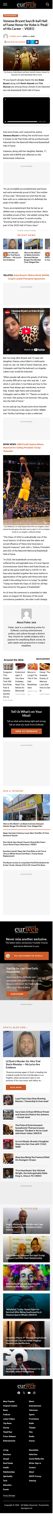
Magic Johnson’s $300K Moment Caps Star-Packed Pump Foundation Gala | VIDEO (24, 1227)
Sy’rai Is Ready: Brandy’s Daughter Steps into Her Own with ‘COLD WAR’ (32, 1144)
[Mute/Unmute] (48, 122)
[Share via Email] (36, 42)
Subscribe (17, 994)
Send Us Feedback (26, 731)
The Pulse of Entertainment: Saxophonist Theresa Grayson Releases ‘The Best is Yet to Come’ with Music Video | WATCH (31, 1129)
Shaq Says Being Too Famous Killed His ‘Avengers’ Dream (32, 1158)
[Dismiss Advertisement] (5, 99)
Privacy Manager (9, 1495)
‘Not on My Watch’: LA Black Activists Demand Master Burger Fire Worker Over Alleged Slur (32, 257)
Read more (18, 1087)
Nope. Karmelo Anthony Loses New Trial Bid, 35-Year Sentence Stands (26, 834)
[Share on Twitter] (32, 42)
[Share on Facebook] (28, 42)
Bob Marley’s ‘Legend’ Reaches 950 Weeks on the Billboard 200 (23, 1285)
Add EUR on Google (16, 42)
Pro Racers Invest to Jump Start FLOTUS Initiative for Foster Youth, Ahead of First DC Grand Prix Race (26, 863)
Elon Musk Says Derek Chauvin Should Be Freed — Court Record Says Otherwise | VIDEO (25, 843)
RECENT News (26, 235)
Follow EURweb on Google (28, 956)
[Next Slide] (47, 254)
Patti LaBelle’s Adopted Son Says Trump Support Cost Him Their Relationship (25, 1256)
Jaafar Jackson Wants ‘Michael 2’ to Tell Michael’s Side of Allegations (25, 1370)
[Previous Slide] (5, 254)
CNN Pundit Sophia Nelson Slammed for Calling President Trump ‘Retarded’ (23, 447)
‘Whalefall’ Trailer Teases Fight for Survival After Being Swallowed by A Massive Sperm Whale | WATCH (24, 1312)
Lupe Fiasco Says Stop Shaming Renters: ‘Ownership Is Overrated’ (32, 1100)
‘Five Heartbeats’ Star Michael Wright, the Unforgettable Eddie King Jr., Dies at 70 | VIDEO (31, 1173)
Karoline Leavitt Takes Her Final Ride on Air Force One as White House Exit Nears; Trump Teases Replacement (24, 853)
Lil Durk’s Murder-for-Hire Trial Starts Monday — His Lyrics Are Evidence (12, 256)
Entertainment (10, 15)
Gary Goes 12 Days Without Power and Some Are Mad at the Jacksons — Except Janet (32, 1115)
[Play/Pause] (5, 122)
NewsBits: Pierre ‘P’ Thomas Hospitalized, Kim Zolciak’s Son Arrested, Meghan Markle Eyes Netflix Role (26, 1340)
